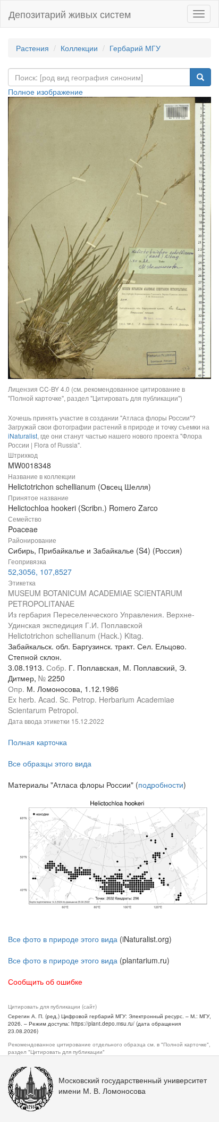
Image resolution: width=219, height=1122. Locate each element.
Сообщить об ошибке (45, 981)
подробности (160, 784)
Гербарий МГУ (135, 48)
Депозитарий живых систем (70, 14)
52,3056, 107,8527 (40, 571)
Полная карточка (37, 742)
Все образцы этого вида (49, 763)
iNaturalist (22, 435)
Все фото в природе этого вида (62, 939)
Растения (32, 48)
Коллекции (79, 48)
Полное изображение (45, 91)
